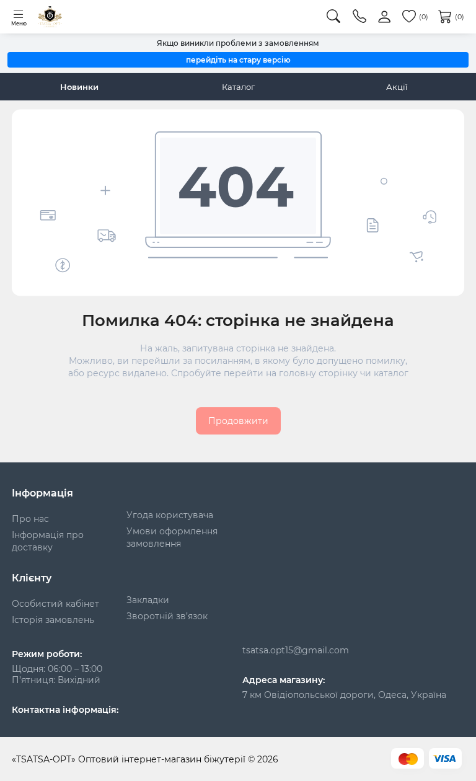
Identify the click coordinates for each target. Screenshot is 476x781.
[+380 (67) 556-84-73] (359, 16)
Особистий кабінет (55, 603)
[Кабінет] (384, 17)
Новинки (79, 87)
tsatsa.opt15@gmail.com (295, 650)
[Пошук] (333, 17)
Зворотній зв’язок (167, 616)
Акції (397, 87)
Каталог (238, 87)
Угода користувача (169, 515)
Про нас (30, 518)
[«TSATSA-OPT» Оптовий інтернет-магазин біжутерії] (50, 16)
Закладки (147, 600)
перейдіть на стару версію (238, 59)
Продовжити (238, 420)
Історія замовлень (53, 619)
